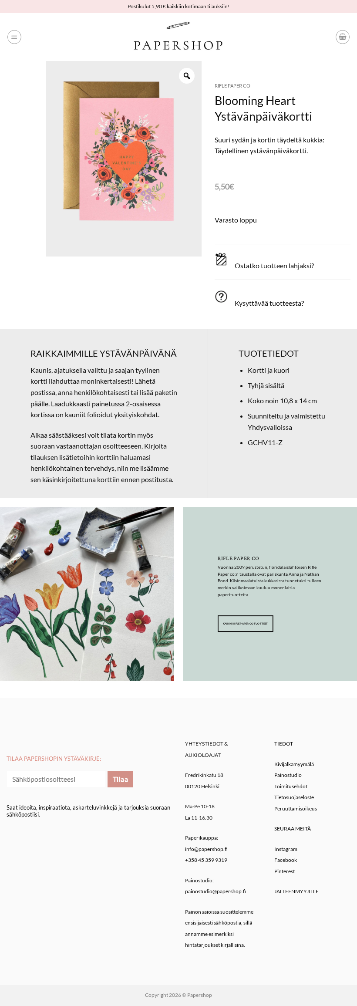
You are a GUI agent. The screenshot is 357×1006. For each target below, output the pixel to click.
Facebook (285, 860)
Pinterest (284, 871)
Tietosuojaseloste (294, 797)
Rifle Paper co (232, 85)
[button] (14, 37)
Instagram (285, 849)
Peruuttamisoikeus (295, 808)
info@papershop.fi (206, 849)
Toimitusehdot (290, 786)
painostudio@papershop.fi (215, 891)
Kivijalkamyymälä (294, 764)
